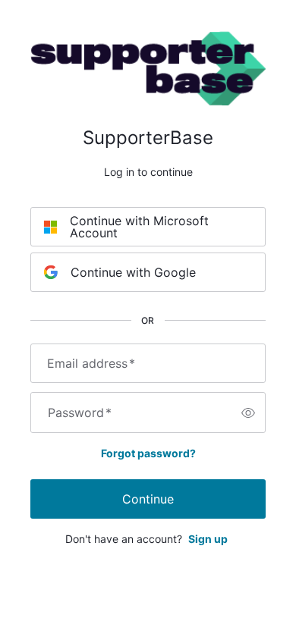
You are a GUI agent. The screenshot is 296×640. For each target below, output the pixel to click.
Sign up (208, 538)
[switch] (248, 412)
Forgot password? (148, 453)
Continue (148, 499)
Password (80, 412)
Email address (91, 363)
